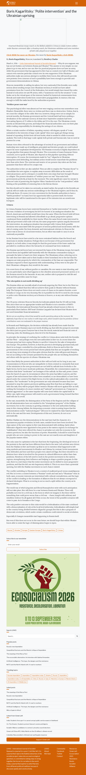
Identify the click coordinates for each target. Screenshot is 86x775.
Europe (24, 530)
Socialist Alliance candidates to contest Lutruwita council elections (28, 728)
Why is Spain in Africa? (14, 710)
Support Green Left (43, 739)
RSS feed (47, 754)
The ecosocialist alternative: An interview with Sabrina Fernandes (28, 657)
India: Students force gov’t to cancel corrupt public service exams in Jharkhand (32, 720)
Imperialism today (38, 675)
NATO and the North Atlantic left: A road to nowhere (24, 664)
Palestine (54, 679)
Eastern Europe (35, 530)
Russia (9, 530)
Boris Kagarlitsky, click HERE (60, 55)
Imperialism (26, 675)
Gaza (47, 679)
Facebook (60, 751)
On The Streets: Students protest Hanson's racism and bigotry (27, 724)
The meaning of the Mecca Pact (17, 654)
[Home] (12, 3)
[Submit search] (77, 636)
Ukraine (17, 530)
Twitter (59, 754)
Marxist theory (71, 679)
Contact (60, 756)
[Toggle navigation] (76, 3)
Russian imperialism (13, 675)
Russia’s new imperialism (14, 646)
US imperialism (26, 679)
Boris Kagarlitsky (49, 530)
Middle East (23, 682)
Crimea (60, 530)
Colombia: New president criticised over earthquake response (27, 735)
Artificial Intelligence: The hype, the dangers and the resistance (27, 661)
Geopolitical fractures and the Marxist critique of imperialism (26, 650)
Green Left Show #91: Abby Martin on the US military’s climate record (29, 731)
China (35, 679)
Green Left (73, 751)
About (46, 751)
